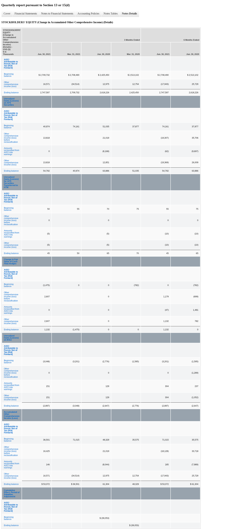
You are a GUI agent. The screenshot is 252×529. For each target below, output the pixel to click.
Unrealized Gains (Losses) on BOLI (11, 338)
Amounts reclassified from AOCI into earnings (11, 151)
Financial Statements (26, 13)
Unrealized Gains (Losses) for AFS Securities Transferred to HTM (11, 182)
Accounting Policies (88, 13)
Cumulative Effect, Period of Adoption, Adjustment (12, 493)
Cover (7, 13)
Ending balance (11, 93)
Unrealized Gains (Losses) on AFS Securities (11, 102)
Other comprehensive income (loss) (11, 84)
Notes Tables (111, 13)
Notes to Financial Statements (57, 13)
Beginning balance (9, 75)
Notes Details (129, 13)
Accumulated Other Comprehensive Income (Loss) (12, 415)
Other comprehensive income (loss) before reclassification (11, 138)
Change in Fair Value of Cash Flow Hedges (11, 261)
